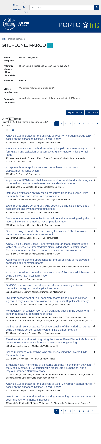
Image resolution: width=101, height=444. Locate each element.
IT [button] (23, 2)
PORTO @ (74, 24)
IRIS (4, 39)
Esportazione (74, 113)
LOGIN (25, 12)
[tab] (7, 130)
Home (15, 5)
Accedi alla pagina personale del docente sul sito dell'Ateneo (49, 98)
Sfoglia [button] (16, 10)
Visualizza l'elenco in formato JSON (37, 88)
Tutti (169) (91, 113)
